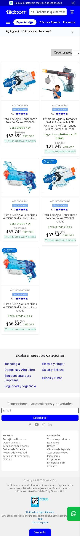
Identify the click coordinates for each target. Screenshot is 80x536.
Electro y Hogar (53, 364)
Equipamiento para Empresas (17, 378)
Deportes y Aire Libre (19, 370)
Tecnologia (12, 364)
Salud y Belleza (53, 370)
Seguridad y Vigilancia (20, 386)
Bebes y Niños (52, 378)
